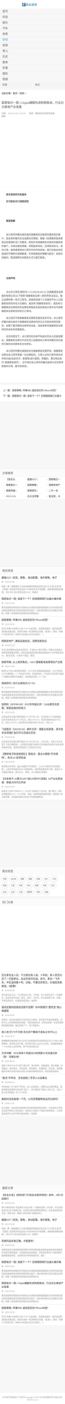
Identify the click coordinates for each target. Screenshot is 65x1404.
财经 (5, 39)
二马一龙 (53, 490)
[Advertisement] (32, 152)
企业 (4, 892)
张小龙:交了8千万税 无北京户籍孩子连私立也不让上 (29, 1032)
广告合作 (21, 1397)
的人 (46, 879)
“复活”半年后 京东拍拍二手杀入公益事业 (24, 1078)
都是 (30, 879)
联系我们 (13, 1397)
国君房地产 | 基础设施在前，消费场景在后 (24, 641)
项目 (38, 892)
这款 (36, 885)
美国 (22, 879)
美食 (5, 62)
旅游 (5, 45)
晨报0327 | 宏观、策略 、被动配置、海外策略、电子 (29, 577)
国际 (5, 73)
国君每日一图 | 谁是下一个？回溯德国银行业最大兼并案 (31, 598)
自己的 (13, 879)
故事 (4, 84)
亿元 (54, 879)
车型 (44, 885)
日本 (12, 892)
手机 (20, 885)
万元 (52, 885)
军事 (5, 67)
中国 (4, 879)
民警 (46, 892)
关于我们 (6, 1397)
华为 (28, 885)
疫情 (38, 879)
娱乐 (5, 22)
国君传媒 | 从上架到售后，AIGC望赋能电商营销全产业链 (32, 662)
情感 (5, 79)
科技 (5, 17)
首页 (5, 11)
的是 (4, 885)
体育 (5, 34)
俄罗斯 (29, 892)
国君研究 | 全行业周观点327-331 (18, 683)
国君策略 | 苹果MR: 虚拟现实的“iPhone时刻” (34, 390)
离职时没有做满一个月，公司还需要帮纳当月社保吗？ (31, 1099)
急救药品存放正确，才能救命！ (18, 1241)
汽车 (5, 28)
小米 (20, 892)
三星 (12, 885)
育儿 (5, 50)
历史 (5, 56)
